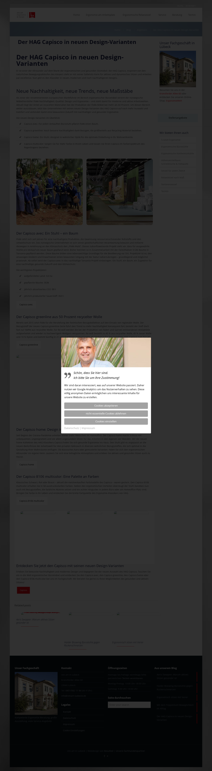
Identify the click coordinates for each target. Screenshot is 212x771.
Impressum (88, 428)
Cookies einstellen (106, 421)
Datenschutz (71, 428)
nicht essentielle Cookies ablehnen (106, 413)
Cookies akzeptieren (106, 405)
